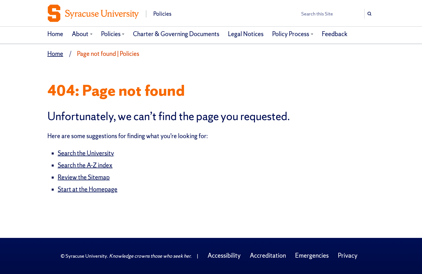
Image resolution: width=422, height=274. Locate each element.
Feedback (335, 34)
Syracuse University (86, 256)
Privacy (347, 255)
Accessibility (224, 255)
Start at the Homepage (87, 189)
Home (55, 34)
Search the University (86, 153)
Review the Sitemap (84, 177)
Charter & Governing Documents (176, 34)
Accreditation (268, 255)
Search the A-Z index (85, 165)
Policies (111, 34)
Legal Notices (246, 34)
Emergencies (312, 255)
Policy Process (290, 34)
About (80, 34)
